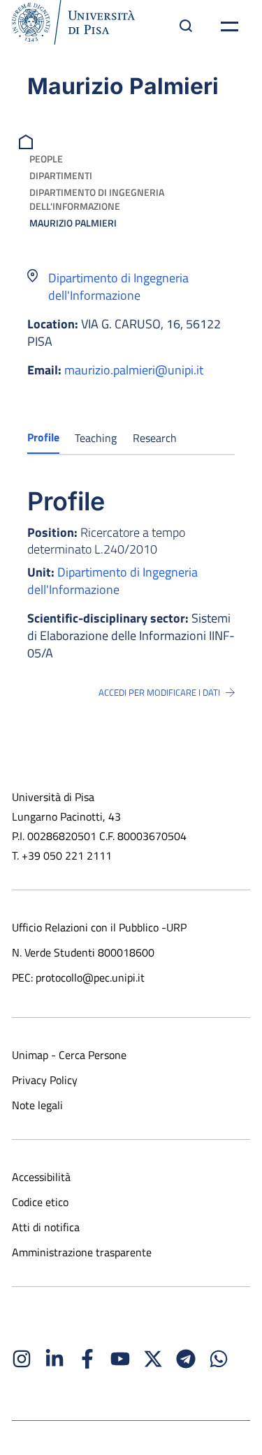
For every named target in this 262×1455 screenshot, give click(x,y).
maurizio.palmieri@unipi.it (133, 369)
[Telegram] (186, 1359)
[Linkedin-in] (54, 1359)
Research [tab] (155, 437)
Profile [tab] (43, 437)
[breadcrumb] (27, 140)
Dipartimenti (60, 175)
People (46, 158)
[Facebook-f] (87, 1359)
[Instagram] (21, 1359)
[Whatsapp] (218, 1359)
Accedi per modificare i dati (159, 692)
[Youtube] (120, 1359)
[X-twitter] (153, 1359)
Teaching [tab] (96, 437)
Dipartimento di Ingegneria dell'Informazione (96, 199)
